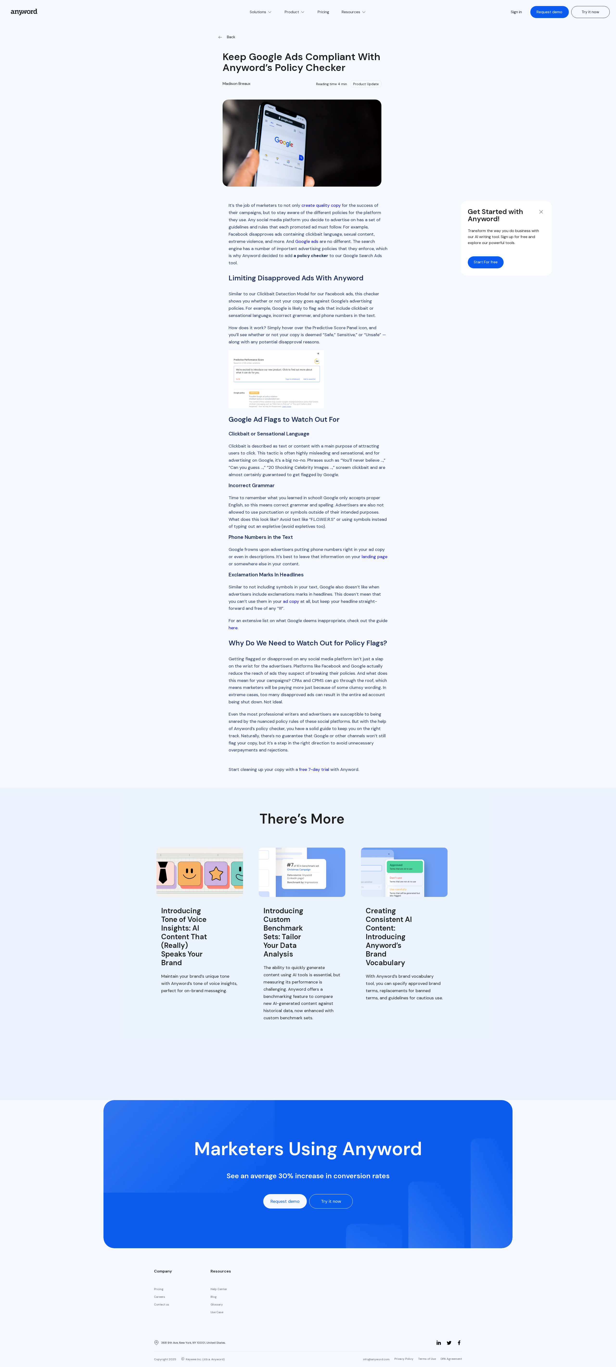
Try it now (590, 11)
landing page (374, 557)
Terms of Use (427, 1359)
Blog (214, 1297)
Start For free (486, 262)
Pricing (158, 1289)
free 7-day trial (314, 769)
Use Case (217, 1312)
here (233, 628)
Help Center (219, 1289)
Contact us (161, 1304)
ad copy (291, 601)
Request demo (549, 11)
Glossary (217, 1304)
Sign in (516, 11)
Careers (159, 1297)
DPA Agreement (451, 1359)
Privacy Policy (403, 1359)
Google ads (306, 241)
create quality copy (321, 205)
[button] (260, 12)
